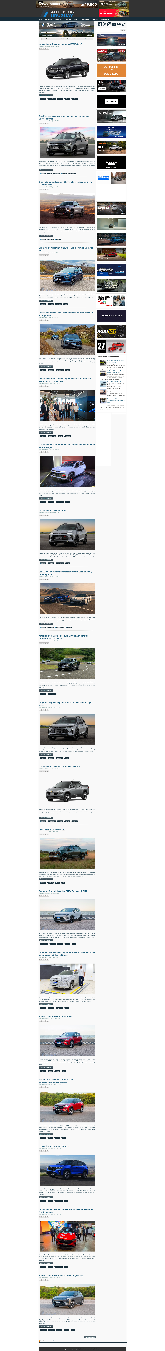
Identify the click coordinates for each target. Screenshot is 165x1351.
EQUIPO (76, 20)
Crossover (58, 304)
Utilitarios (75, 98)
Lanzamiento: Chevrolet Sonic (53, 510)
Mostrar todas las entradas (81, 39)
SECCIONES (48, 20)
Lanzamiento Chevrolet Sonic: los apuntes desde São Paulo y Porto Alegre (67, 445)
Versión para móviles (88, 1349)
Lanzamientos (52, 98)
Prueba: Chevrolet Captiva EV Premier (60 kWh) (61, 1275)
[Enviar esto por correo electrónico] (40, 49)
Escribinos (97, 1349)
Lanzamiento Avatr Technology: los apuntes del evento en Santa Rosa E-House (116, 400)
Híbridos (69, 627)
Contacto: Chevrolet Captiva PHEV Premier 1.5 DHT (63, 891)
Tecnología (68, 436)
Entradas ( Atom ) (52, 1341)
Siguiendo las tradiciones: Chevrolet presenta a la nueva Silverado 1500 (65, 183)
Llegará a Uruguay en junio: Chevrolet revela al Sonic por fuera (65, 703)
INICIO (41, 20)
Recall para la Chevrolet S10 (52, 830)
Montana (60, 98)
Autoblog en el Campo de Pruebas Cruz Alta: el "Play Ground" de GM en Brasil (63, 637)
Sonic (66, 304)
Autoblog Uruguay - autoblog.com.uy (68, 1349)
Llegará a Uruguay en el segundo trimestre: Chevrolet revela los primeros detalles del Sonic (67, 953)
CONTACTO (95, 20)
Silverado (58, 239)
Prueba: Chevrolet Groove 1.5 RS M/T (56, 1016)
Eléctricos (59, 1330)
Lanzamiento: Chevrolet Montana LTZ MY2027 (60, 44)
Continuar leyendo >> (45, 95)
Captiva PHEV (44, 943)
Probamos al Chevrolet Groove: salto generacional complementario (56, 1080)
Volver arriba (103, 1349)
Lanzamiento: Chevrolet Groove (54, 1146)
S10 (63, 882)
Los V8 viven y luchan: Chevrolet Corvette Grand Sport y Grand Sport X (65, 573)
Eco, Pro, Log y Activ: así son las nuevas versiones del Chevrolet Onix (64, 117)
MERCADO (68, 20)
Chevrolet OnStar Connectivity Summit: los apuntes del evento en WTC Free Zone (65, 380)
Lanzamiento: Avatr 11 (112, 390)
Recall (57, 882)
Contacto (51, 304)
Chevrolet (43, 98)
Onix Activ (57, 173)
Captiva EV (43, 1330)
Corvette (51, 627)
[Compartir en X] (44, 49)
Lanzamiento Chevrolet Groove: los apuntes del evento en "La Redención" (66, 1210)
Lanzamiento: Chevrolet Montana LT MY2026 (60, 766)
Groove (50, 1071)
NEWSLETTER (105, 20)
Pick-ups (67, 98)
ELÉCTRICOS (58, 20)
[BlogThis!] (42, 49)
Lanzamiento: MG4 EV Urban (114, 381)
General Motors (52, 436)
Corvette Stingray (60, 627)
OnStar (60, 436)
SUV (74, 943)
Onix (50, 173)
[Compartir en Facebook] (46, 49)
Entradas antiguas (90, 1337)
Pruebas (57, 1071)
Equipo (80, 1349)
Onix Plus (64, 173)
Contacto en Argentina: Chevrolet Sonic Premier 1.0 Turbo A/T (66, 249)
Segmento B (72, 173)
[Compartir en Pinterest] (48, 49)
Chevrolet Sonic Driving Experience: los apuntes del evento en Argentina (67, 314)
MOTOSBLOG (85, 20)
